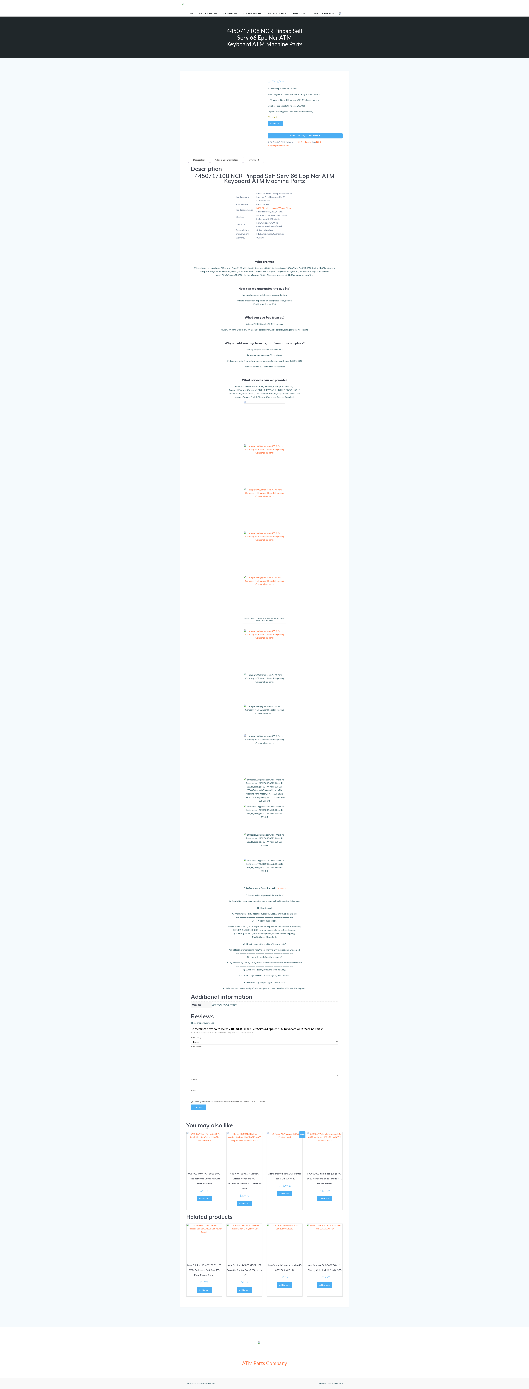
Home (190, 14)
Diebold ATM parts (252, 14)
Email (194, 1090)
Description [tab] (199, 159)
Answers (281, 888)
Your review (197, 1046)
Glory (288, 208)
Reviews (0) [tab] (253, 159)
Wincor (281, 208)
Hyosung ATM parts (276, 14)
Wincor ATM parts (208, 14)
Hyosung (274, 208)
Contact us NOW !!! (324, 14)
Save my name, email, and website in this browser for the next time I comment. (229, 1101)
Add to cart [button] (204, 1198)
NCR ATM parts (230, 14)
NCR (258, 208)
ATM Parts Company (264, 1363)
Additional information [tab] (226, 159)
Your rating (197, 1037)
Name (194, 1079)
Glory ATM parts (300, 14)
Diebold (265, 208)
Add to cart (275, 123)
